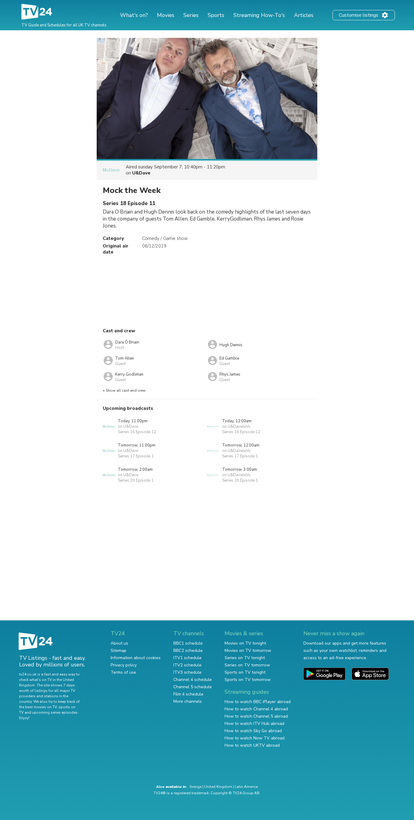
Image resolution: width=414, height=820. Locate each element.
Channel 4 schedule (192, 679)
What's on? (134, 15)
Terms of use (123, 672)
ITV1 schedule (187, 658)
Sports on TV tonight (245, 672)
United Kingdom (218, 786)
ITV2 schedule (187, 665)
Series (191, 15)
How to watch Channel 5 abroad (256, 716)
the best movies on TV (38, 707)
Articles (303, 15)
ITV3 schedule (187, 672)
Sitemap (118, 650)
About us (119, 643)
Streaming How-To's (259, 15)
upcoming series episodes (55, 712)
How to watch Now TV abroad (255, 738)
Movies (165, 15)
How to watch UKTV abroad (252, 745)
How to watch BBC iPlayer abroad (258, 702)
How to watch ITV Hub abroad (254, 723)
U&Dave (141, 173)
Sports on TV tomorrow (248, 679)
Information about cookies (136, 658)
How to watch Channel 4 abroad (256, 709)
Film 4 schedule (188, 694)
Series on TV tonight (245, 658)
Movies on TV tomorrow (248, 650)
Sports (216, 15)
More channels (187, 701)
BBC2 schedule (188, 650)
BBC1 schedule (188, 643)
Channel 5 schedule (192, 687)
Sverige (195, 786)
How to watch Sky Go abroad (253, 731)
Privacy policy (124, 665)
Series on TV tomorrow (247, 665)
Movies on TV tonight (245, 643)
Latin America (246, 786)
